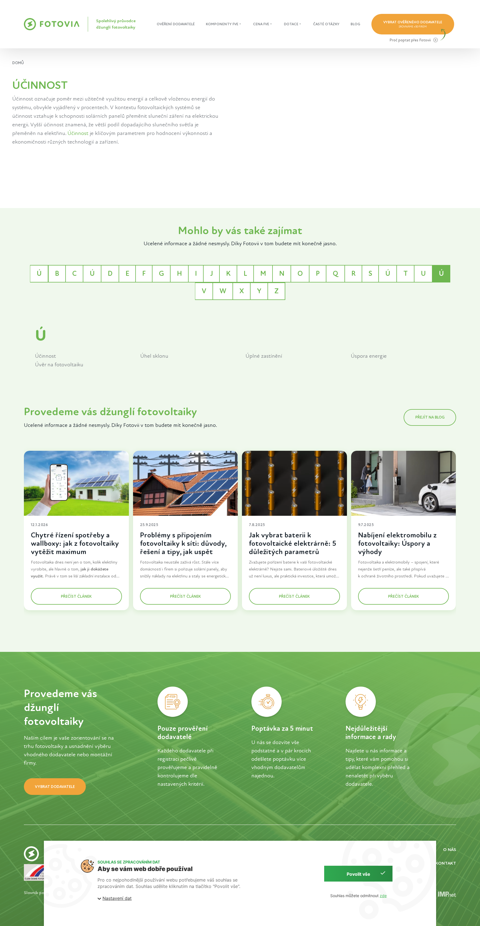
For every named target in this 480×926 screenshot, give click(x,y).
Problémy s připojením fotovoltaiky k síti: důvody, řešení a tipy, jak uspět (183, 543)
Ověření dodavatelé (176, 24)
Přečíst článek (76, 596)
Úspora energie (369, 356)
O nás (449, 849)
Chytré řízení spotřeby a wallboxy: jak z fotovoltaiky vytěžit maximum (75, 543)
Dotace (291, 24)
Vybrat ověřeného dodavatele (412, 24)
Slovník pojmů (37, 892)
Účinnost (78, 133)
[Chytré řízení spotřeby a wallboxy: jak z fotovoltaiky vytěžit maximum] (76, 483)
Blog (355, 24)
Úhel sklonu (154, 356)
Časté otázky (326, 24)
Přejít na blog (429, 417)
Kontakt (445, 863)
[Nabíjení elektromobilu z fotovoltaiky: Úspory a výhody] (403, 483)
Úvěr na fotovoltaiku (59, 364)
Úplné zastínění (264, 356)
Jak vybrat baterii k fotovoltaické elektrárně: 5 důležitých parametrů (292, 543)
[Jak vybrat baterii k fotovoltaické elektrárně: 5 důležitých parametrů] (294, 483)
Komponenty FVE (222, 24)
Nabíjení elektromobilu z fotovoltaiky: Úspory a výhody (397, 543)
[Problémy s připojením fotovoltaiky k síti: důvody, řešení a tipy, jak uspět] (185, 483)
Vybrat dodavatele (55, 786)
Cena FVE (261, 24)
